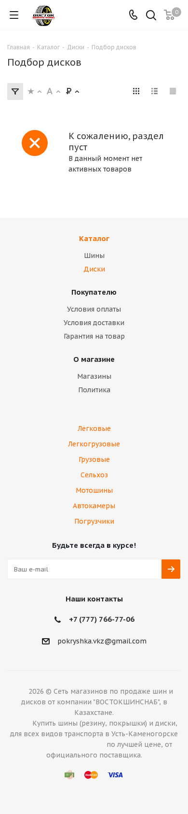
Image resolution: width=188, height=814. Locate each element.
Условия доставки (94, 322)
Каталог (94, 238)
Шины (94, 255)
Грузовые (94, 459)
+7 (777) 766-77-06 (101, 619)
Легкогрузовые (94, 444)
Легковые (94, 428)
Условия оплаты (94, 309)
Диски (94, 269)
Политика (94, 390)
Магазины (94, 376)
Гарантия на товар (94, 336)
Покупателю (94, 292)
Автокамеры (94, 505)
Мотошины (94, 490)
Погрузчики (94, 521)
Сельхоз (94, 475)
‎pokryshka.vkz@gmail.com (102, 641)
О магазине (94, 359)
